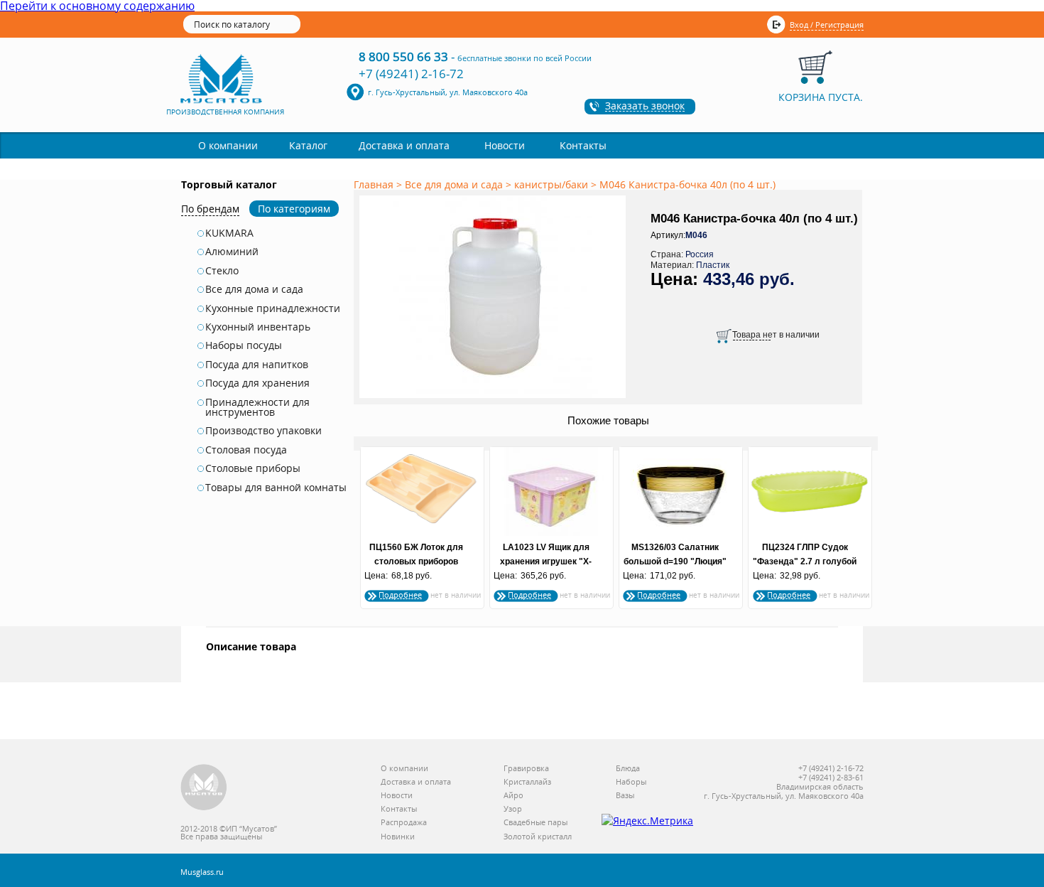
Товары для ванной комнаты (276, 488)
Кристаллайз (527, 782)
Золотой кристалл (538, 837)
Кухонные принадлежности (272, 308)
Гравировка (526, 768)
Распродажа (404, 822)
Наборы (631, 782)
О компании (228, 145)
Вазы (625, 795)
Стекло (222, 271)
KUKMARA (229, 233)
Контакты (583, 145)
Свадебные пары (535, 822)
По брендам (210, 208)
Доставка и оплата (404, 145)
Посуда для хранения (257, 383)
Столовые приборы (252, 468)
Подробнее (400, 594)
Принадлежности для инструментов (257, 407)
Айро (513, 795)
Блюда (628, 768)
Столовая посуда (246, 450)
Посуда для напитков (256, 365)
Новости (504, 145)
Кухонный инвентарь (257, 327)
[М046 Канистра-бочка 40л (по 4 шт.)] (495, 399)
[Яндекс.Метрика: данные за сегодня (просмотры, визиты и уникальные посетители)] (647, 821)
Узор (513, 809)
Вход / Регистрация (827, 24)
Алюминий (232, 252)
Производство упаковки (263, 431)
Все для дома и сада (254, 289)
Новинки (398, 837)
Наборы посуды (243, 345)
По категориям (294, 208)
